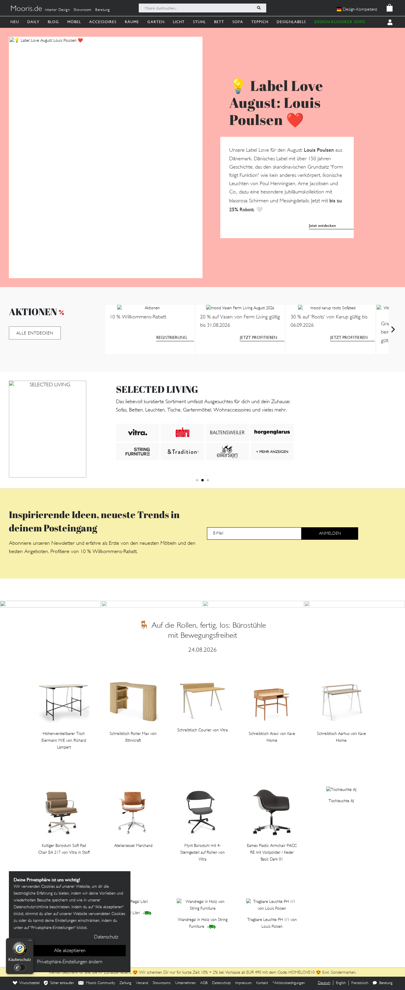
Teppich (259, 22)
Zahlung (125, 983)
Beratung (102, 10)
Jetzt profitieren (258, 337)
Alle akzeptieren (69, 951)
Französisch (359, 983)
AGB (204, 983)
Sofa (237, 22)
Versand (142, 983)
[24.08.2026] (50, 604)
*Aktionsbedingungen (288, 983)
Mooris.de (26, 9)
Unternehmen (185, 983)
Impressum (243, 983)
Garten (156, 22)
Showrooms (162, 983)
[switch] (20, 967)
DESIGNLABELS (291, 22)
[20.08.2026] (253, 604)
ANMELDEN (330, 534)
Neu (14, 22)
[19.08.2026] (354, 604)
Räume (132, 22)
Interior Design (57, 10)
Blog (53, 22)
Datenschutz (221, 983)
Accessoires (103, 22)
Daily (33, 22)
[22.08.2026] (151, 604)
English (341, 983)
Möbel (74, 22)
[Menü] (30, 941)
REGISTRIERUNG (171, 337)
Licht (179, 22)
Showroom (83, 10)
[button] (197, 480)
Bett (219, 22)
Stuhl (199, 22)
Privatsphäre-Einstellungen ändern (69, 962)
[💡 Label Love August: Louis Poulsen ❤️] (106, 157)
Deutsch (324, 983)
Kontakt (262, 983)
